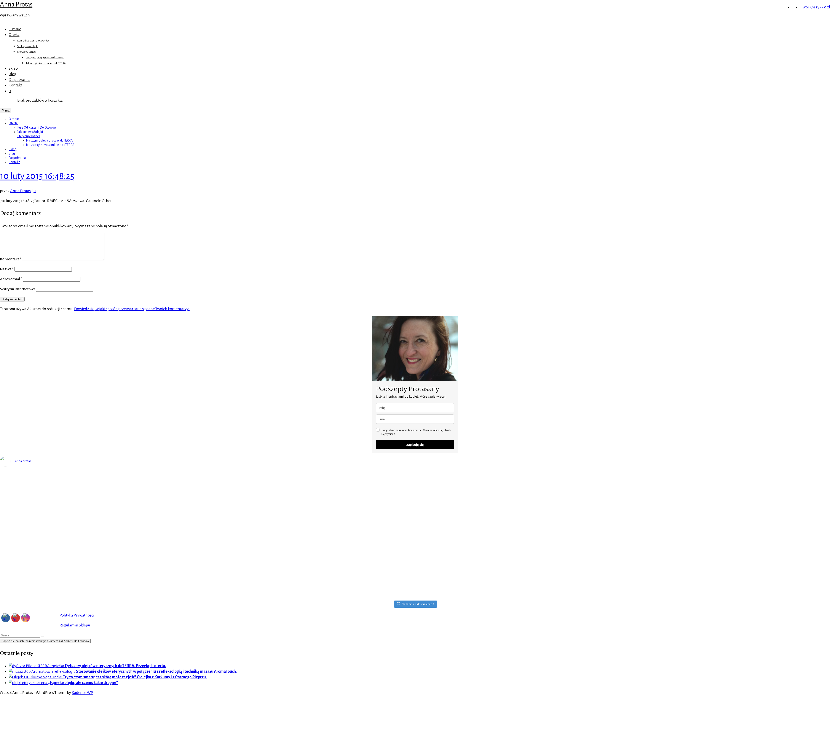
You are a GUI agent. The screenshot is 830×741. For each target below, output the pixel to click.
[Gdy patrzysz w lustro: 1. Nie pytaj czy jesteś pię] (103, 489)
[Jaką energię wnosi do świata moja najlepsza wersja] (518, 514)
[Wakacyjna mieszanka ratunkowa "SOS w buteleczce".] (518, 577)
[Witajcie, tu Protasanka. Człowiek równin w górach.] (311, 571)
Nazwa (7, 269)
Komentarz (11, 259)
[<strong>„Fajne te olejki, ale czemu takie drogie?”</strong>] (28, 682)
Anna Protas (16, 4)
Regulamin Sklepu (75, 625)
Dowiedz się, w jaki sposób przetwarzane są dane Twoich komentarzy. (132, 309)
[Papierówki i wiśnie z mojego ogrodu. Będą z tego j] (311, 543)
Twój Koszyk (815, 7)
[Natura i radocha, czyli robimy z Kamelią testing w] (518, 543)
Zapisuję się (415, 445)
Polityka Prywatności (77, 615)
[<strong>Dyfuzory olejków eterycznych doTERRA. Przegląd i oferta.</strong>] (37, 666)
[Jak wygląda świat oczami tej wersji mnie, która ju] (311, 523)
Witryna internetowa (17, 289)
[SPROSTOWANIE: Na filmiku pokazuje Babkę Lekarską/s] (103, 583)
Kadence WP (82, 692)
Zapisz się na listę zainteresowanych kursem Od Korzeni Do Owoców (45, 641)
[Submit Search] (42, 636)
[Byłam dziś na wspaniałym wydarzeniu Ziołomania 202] (311, 486)
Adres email (11, 279)
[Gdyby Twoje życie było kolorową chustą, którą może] (518, 480)
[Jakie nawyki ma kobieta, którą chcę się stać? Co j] (103, 517)
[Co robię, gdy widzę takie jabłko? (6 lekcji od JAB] (103, 551)
